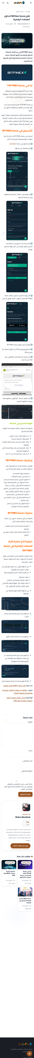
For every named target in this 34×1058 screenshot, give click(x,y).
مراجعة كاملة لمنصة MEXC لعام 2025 (9, 873)
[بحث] (3, 3)
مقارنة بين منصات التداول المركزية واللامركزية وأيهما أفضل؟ (17, 692)
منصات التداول (20, 12)
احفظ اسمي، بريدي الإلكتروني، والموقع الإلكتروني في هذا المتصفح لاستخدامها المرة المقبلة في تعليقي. (18, 786)
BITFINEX (13, 143)
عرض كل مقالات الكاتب (20, 845)
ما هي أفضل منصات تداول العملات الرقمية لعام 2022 (19, 699)
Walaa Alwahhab (23, 24)
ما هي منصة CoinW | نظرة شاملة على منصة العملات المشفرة (25, 874)
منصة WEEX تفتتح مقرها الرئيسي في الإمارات (25, 900)
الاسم (30, 750)
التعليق (29, 721)
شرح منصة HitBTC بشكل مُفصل (14, 685)
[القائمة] (31, 3)
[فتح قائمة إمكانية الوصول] (29, 1053)
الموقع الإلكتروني (26, 770)
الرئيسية (28, 12)
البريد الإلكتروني (27, 760)
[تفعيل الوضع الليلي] (8, 3)
